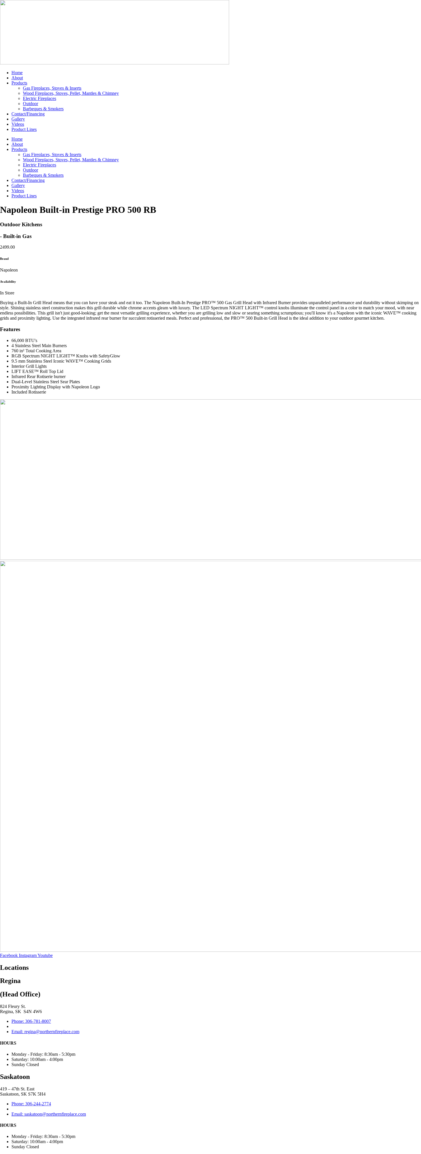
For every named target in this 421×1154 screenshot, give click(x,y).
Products (19, 82)
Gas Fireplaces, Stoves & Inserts (52, 88)
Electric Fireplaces (39, 98)
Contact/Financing (28, 113)
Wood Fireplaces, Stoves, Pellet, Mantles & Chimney (71, 93)
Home (17, 72)
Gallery (18, 119)
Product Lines (24, 129)
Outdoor (30, 103)
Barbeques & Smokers (43, 108)
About (17, 77)
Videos (17, 124)
